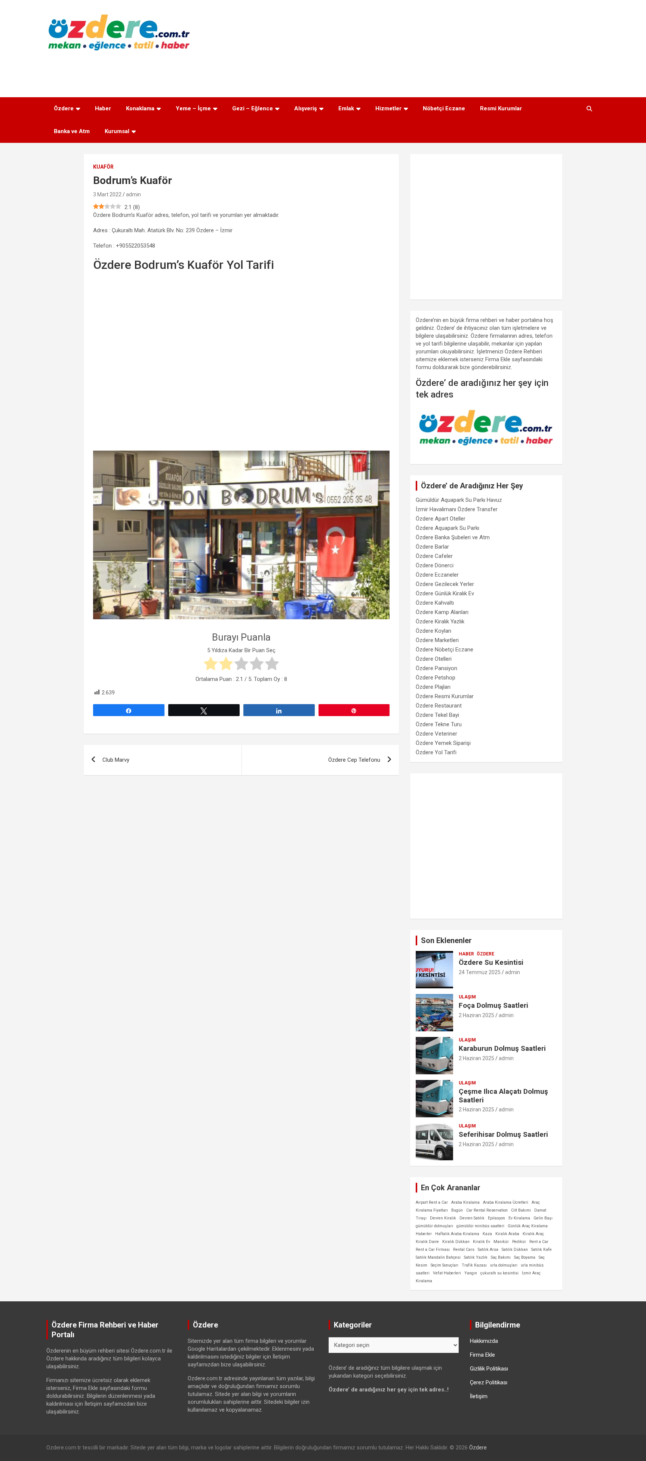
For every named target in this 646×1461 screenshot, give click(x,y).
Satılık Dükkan (515, 1249)
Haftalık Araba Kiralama (457, 1233)
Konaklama (140, 108)
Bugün (457, 1210)
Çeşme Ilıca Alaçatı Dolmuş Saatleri (503, 1095)
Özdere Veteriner (436, 733)
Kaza (487, 1233)
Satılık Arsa (488, 1249)
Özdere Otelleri (434, 659)
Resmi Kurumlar (501, 108)
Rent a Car (538, 1241)
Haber (103, 108)
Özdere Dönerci (434, 565)
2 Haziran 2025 (476, 1015)
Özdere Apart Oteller (440, 518)
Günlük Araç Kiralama (528, 1226)
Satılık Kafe (541, 1249)
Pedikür (519, 1241)
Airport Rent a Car (432, 1202)
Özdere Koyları (433, 630)
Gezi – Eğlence (252, 108)
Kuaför (103, 167)
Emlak (346, 108)
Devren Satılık (472, 1218)
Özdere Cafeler (434, 556)
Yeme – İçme (193, 108)
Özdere (64, 108)
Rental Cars (463, 1249)
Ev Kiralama (519, 1218)
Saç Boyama (524, 1257)
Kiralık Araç (533, 1233)
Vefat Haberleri (447, 1273)
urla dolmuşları (503, 1265)
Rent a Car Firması (433, 1249)
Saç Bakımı (501, 1257)
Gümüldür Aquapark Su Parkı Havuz (459, 500)
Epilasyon (496, 1218)
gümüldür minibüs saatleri (480, 1226)
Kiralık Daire (427, 1241)
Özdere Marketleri (437, 640)
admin (133, 194)
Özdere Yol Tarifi (436, 752)
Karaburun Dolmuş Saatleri (502, 1048)
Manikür (501, 1241)
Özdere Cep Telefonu (354, 759)
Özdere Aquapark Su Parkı (447, 528)
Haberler (424, 1233)
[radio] (211, 665)
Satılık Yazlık (475, 1257)
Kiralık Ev (481, 1241)
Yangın (470, 1273)
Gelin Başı (543, 1218)
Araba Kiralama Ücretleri (505, 1202)
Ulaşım (467, 997)
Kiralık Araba (507, 1233)
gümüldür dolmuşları (434, 1226)
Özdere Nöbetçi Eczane (444, 649)
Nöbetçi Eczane (444, 108)
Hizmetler (388, 108)
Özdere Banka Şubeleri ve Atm (453, 537)
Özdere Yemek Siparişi (443, 743)
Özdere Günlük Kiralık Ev (445, 593)
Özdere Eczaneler (437, 574)
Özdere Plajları (433, 687)
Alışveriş (305, 108)
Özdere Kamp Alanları (442, 612)
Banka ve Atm (72, 131)
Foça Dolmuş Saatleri (493, 1005)
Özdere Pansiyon (436, 668)
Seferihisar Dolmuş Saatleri (503, 1134)
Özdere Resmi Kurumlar (445, 696)
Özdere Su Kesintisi (491, 962)
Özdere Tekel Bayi (437, 715)
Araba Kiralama (465, 1202)
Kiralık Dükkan (456, 1241)
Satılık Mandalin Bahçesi (438, 1257)
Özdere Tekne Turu (439, 724)
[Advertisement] (323, 72)
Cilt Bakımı (521, 1210)
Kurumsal (117, 131)
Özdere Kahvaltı (435, 602)
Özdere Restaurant (439, 705)
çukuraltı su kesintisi (499, 1273)
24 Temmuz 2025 (480, 972)
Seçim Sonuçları (444, 1265)
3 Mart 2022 (107, 194)
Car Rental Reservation (487, 1210)
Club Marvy (115, 759)
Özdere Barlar (432, 546)
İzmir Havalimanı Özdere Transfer (457, 509)
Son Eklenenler (446, 940)
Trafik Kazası (474, 1265)
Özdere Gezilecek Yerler (445, 584)
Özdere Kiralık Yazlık (440, 621)
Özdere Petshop (435, 677)
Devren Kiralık (443, 1218)
